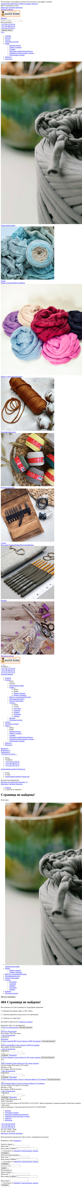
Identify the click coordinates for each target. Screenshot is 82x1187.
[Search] (5, 665)
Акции (7, 40)
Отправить (5, 1153)
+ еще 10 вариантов (8, 1035)
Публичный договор (16, 55)
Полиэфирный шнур (8, 432)
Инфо (7, 43)
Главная (4, 4)
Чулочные (24, 545)
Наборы (31, 545)
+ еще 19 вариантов (8, 1091)
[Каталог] (12, 680)
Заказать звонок (7, 30)
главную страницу (26, 1022)
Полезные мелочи (7, 656)
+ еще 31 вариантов (8, 1049)
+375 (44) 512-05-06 (8, 668)
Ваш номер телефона (9, 1148)
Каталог (8, 38)
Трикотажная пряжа (8, 225)
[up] (24, 1053)
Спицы (3, 543)
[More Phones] (16, 754)
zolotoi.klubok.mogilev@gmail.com (17, 776)
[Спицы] (15, 703)
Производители (12, 4)
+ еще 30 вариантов (8, 1071)
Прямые (18, 545)
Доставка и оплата (12, 42)
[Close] (9, 667)
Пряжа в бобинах (18, 283)
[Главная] (10, 663)
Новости (35, 4)
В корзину (5, 1055)
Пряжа (3, 281)
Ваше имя (5, 1146)
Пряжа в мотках (6, 283)
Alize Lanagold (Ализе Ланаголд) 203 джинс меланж (20, 1063)
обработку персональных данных (26, 1151)
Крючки (4, 600)
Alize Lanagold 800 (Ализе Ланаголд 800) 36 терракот (20, 1045)
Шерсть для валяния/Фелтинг (11, 376)
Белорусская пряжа (8, 487)
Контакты (8, 59)
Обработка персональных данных (21, 53)
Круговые (4, 545)
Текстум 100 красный (9, 1031)
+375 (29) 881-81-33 (8, 670)
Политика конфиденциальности (21, 51)
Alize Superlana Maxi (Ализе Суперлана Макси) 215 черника (23, 1083)
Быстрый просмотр (26, 1027)
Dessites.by (17, 1141)
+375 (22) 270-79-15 (8, 672)
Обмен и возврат (25, 4)
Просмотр (4, 1039)
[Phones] (2, 665)
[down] (2, 1053)
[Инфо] (10, 726)
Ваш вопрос (5, 1181)
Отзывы (12, 49)
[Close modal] (14, 1144)
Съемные (11, 545)
